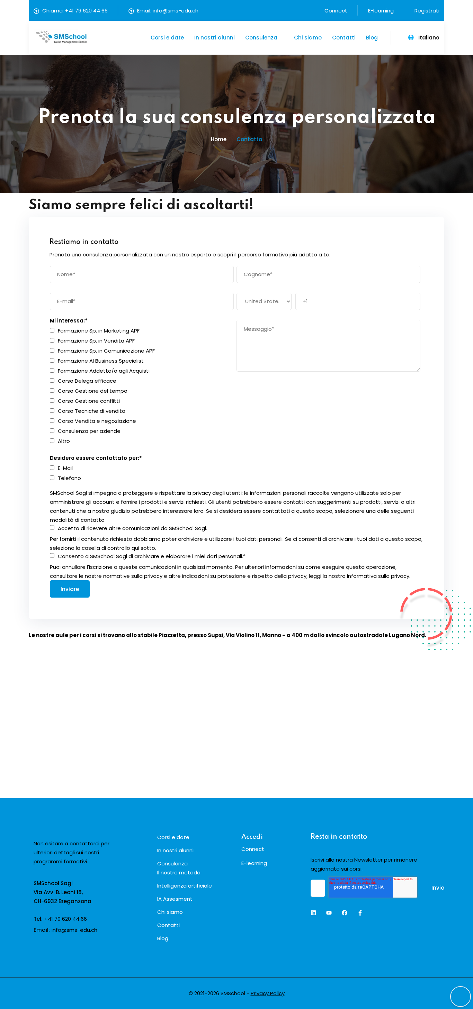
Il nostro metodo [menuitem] (178, 872)
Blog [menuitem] (162, 938)
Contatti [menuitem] (168, 925)
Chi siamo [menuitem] (170, 912)
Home (218, 139)
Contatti (344, 37)
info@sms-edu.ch (175, 10)
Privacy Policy (268, 993)
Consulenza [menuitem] (172, 863)
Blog (372, 37)
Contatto (249, 139)
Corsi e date (167, 37)
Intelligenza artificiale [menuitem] (184, 885)
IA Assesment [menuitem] (175, 898)
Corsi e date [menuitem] (173, 837)
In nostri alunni (214, 37)
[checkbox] (142, 386)
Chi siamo (308, 37)
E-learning (381, 10)
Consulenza (261, 37)
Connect (335, 10)
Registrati (426, 10)
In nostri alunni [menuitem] (175, 850)
